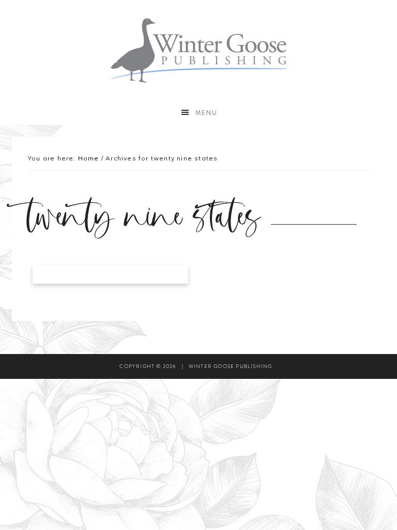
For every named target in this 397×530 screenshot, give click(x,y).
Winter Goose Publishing (198, 50)
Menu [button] (206, 112)
